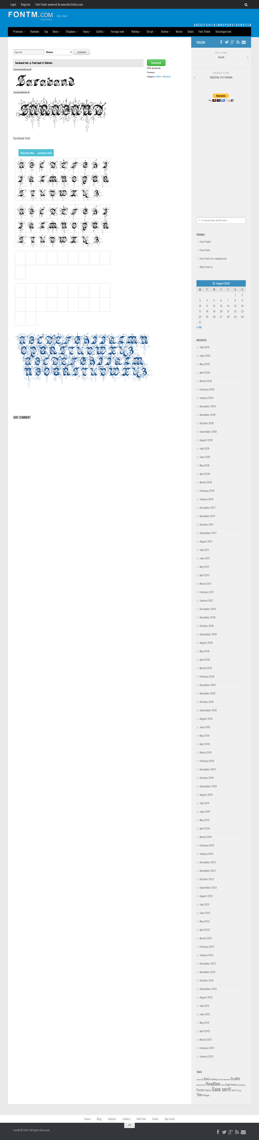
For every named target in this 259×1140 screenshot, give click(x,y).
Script (150, 31)
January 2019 (206, 398)
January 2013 (206, 955)
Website (48, 63)
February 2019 (207, 389)
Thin (199, 1094)
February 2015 (207, 761)
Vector (179, 31)
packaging (241, 1084)
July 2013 (204, 904)
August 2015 (206, 718)
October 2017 (207, 524)
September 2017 (208, 533)
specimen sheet (45, 153)
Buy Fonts (170, 1119)
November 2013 (207, 870)
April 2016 (205, 659)
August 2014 (206, 794)
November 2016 (207, 617)
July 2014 (204, 803)
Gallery (126, 1119)
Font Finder (205, 31)
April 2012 (205, 1031)
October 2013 (207, 879)
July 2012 (204, 1006)
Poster (200, 1089)
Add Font (141, 1119)
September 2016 (208, 634)
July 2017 (204, 550)
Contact (112, 1119)
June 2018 (205, 457)
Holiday (135, 31)
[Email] (244, 42)
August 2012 (206, 997)
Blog (99, 1119)
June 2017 (205, 558)
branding (213, 1079)
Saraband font (22, 63)
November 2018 (207, 415)
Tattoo (239, 1090)
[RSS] (238, 42)
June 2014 (205, 811)
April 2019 (205, 372)
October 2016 (207, 626)
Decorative (226, 1079)
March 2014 (206, 837)
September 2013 (208, 887)
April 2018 (205, 474)
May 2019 (204, 364)
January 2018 (206, 499)
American (199, 1079)
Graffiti (235, 1078)
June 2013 (205, 913)
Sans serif (221, 1089)
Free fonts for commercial (213, 258)
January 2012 (206, 1056)
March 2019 (206, 381)
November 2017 (207, 516)
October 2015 (207, 702)
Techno (164, 31)
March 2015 (206, 752)
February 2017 (207, 592)
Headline (213, 1083)
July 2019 (204, 347)
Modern (234, 1084)
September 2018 (208, 431)
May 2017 (204, 567)
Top (46, 31)
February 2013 (207, 946)
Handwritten (200, 1084)
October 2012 (207, 980)
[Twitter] (227, 42)
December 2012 (208, 963)
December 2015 (208, 685)
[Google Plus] (232, 42)
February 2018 (207, 491)
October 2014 (207, 778)
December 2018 (208, 406)
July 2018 (204, 448)
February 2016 (207, 676)
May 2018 (204, 465)
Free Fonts (205, 250)
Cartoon (220, 1079)
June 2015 (205, 727)
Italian (223, 1084)
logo (228, 1084)
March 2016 (206, 668)
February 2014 (207, 845)
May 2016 (204, 651)
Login (13, 4)
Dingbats (71, 31)
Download (156, 63)
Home (87, 1119)
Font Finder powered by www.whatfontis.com (59, 4)
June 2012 (205, 1014)
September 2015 (208, 710)
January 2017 (206, 600)
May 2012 (204, 1022)
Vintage (206, 1095)
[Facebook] (221, 42)
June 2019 (205, 355)
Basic (55, 31)
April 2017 (205, 575)
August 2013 (206, 896)
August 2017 (206, 541)
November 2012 (207, 972)
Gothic (99, 31)
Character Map (27, 153)
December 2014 (208, 769)
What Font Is (206, 267)
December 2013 (208, 862)
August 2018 (206, 440)
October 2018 (207, 423)
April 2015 (205, 744)
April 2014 (205, 828)
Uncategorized (223, 31)
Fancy (86, 31)
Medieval (167, 76)
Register (25, 4)
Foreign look (117, 31)
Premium (18, 31)
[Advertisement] (221, 155)
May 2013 (204, 921)
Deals (191, 31)
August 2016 (206, 642)
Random (34, 31)
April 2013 (205, 930)
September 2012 (208, 989)
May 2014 (204, 820)
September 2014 (208, 786)
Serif (234, 1090)
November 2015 (207, 693)
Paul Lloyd (36, 63)
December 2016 (208, 609)
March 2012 (206, 1039)
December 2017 (207, 507)
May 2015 (204, 735)
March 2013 (206, 938)
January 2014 (206, 854)
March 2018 (206, 482)
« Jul (198, 327)
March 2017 (206, 583)
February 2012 (207, 1048)
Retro (208, 1090)
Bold (206, 1078)
